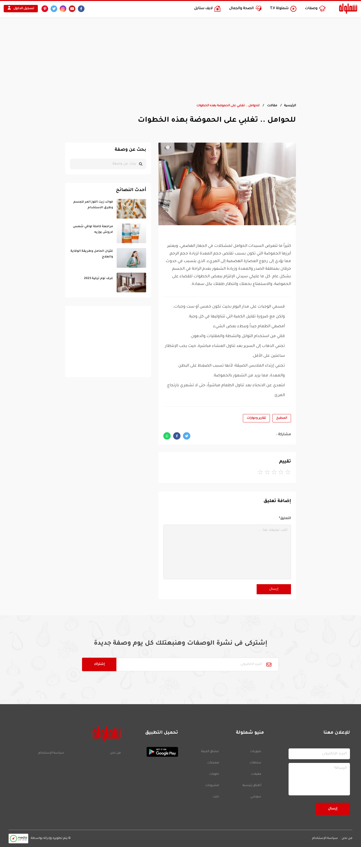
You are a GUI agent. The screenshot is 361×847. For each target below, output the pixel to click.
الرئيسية (290, 105)
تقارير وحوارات (256, 418)
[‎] (108, 209)
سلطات (255, 763)
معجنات (213, 763)
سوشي (255, 797)
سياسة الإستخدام (51, 753)
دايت (216, 797)
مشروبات (212, 785)
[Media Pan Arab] (18, 838)
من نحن (115, 753)
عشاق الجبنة (210, 751)
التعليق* (285, 518)
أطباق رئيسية (251, 785)
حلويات (214, 774)
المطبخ (281, 418)
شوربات (255, 751)
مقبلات (256, 774)
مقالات (271, 105)
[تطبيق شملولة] (152, 752)
